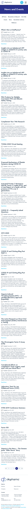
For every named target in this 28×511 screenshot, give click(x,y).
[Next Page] (22, 468)
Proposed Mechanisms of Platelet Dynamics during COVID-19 (13, 163)
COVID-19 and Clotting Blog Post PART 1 (13, 273)
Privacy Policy (9, 505)
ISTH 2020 (5, 233)
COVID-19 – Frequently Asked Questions (12, 211)
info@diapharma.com (6, 500)
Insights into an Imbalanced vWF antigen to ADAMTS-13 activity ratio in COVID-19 (14, 49)
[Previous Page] (6, 468)
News (10, 20)
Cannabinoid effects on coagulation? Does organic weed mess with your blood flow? (13, 366)
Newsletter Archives (19, 20)
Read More (3, 43)
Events (5, 20)
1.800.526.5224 (5, 496)
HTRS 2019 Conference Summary (13, 408)
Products (3, 486)
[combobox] (21, 2)
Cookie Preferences (16, 505)
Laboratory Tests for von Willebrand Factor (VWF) (10, 387)
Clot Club (23, 17)
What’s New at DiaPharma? (11, 30)
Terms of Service (6, 508)
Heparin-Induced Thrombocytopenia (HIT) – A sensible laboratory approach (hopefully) (11, 296)
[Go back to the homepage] (6, 2)
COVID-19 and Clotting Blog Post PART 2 (13, 252)
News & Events (17, 486)
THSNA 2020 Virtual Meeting (11, 144)
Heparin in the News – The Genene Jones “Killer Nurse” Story (14, 449)
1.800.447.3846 (17, 496)
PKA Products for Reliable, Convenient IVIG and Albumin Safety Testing (11, 98)
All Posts (4, 17)
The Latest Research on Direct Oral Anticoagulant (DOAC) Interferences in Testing (14, 320)
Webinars (14, 23)
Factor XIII (5, 428)
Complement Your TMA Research (13, 122)
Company (3, 489)
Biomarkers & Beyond (14, 17)
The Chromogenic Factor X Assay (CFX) (13, 343)
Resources (16, 489)
